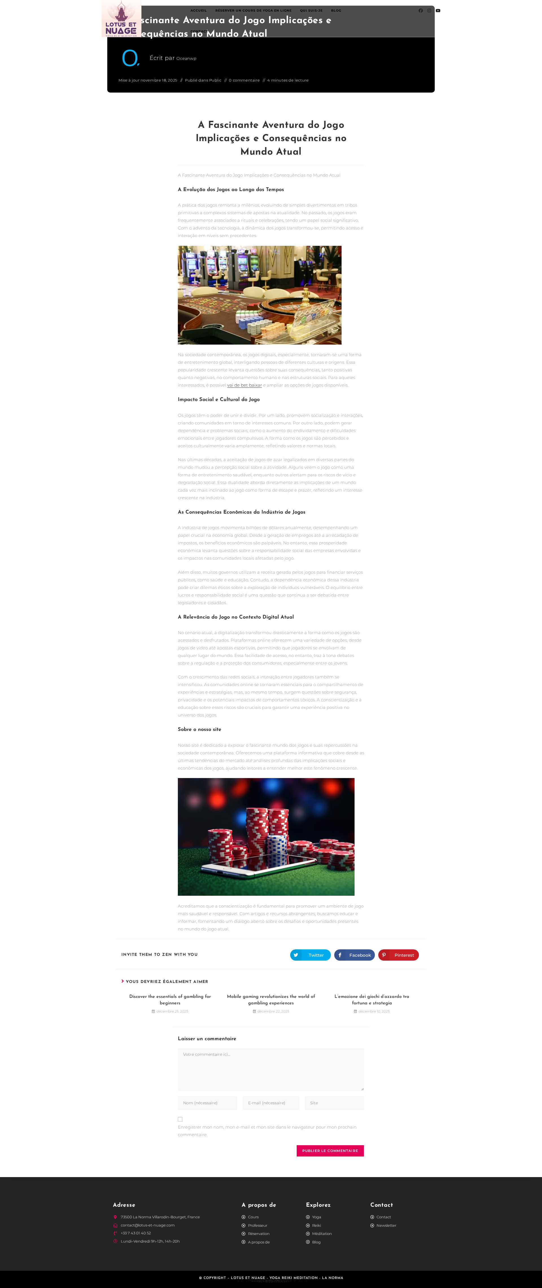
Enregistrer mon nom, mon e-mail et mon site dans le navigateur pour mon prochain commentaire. (267, 1130)
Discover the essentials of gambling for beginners (170, 1000)
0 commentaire (244, 80)
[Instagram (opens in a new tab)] (429, 10)
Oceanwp (186, 58)
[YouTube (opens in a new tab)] (438, 10)
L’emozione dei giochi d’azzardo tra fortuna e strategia (372, 1000)
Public (215, 80)
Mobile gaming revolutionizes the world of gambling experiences (271, 1000)
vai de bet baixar (244, 385)
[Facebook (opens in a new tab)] (420, 10)
